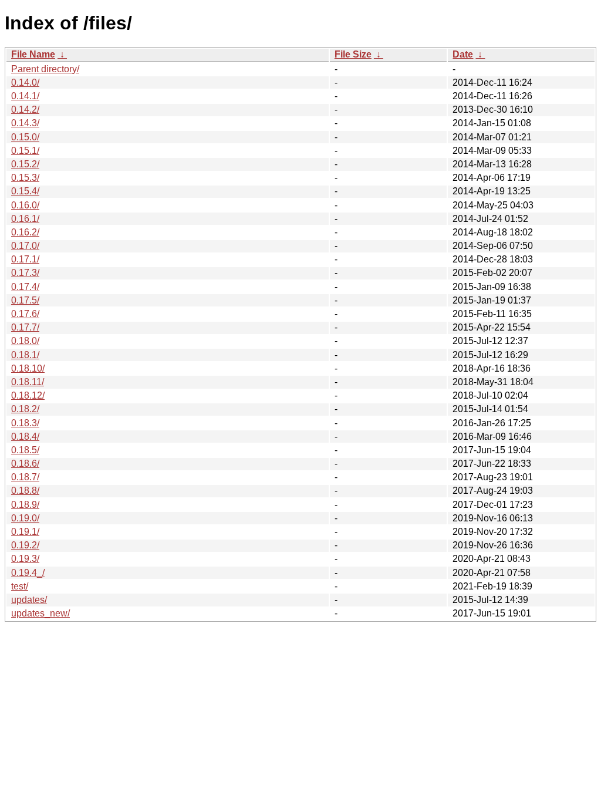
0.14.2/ (25, 109)
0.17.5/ (25, 300)
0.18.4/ (25, 437)
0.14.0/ (25, 82)
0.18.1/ (25, 355)
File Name (33, 54)
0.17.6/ (25, 314)
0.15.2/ (25, 164)
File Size (353, 54)
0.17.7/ (25, 327)
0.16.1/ (25, 219)
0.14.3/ (25, 123)
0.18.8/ (25, 491)
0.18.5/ (25, 450)
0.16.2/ (25, 232)
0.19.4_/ (28, 573)
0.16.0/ (25, 205)
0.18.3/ (25, 423)
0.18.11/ (27, 382)
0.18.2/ (25, 409)
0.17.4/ (25, 287)
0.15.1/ (25, 151)
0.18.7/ (25, 477)
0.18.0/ (25, 341)
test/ (19, 586)
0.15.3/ (25, 178)
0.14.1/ (25, 96)
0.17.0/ (25, 246)
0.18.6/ (25, 464)
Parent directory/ (45, 69)
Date (463, 54)
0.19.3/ (25, 559)
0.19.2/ (25, 545)
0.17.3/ (25, 273)
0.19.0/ (25, 518)
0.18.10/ (28, 368)
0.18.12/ (28, 395)
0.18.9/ (25, 505)
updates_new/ (40, 613)
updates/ (29, 600)
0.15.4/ (25, 191)
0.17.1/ (25, 259)
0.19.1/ (25, 532)
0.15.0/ (25, 137)
